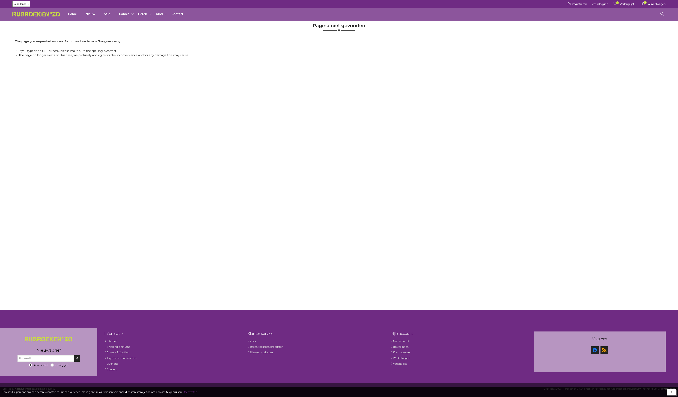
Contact (177, 14)
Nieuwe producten (261, 352)
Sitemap (112, 341)
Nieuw (90, 14)
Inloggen (602, 4)
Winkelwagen (401, 358)
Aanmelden (41, 365)
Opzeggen (61, 365)
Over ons (112, 363)
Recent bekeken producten (266, 346)
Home (72, 14)
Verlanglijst (400, 363)
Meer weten (190, 392)
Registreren (579, 4)
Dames (124, 14)
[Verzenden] (77, 358)
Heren (142, 14)
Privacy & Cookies (118, 352)
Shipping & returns (118, 346)
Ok (671, 392)
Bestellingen (401, 346)
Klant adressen (402, 352)
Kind (159, 14)
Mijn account (401, 341)
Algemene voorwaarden (121, 358)
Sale (107, 14)
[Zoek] (662, 14)
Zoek (253, 341)
